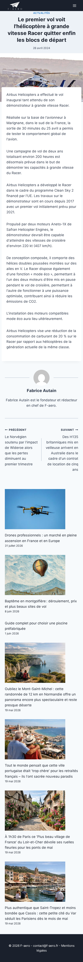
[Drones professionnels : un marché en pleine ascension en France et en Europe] (41, 509)
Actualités (41, 12)
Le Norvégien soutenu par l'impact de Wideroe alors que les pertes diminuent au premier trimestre (21, 447)
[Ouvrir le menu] (74, 5)
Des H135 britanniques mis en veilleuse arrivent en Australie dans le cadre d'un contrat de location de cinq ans (62, 450)
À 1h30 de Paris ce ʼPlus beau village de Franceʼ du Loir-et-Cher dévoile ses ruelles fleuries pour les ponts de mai (39, 842)
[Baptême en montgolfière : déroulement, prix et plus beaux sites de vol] (41, 575)
